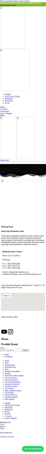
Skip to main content (21, 1)
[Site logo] (12, 48)
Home (2, 172)
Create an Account (7, 437)
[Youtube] (4, 332)
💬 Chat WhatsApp (32, 449)
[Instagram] (10, 332)
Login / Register (11, 418)
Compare (8, 416)
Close (2, 348)
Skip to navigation (7, 1)
